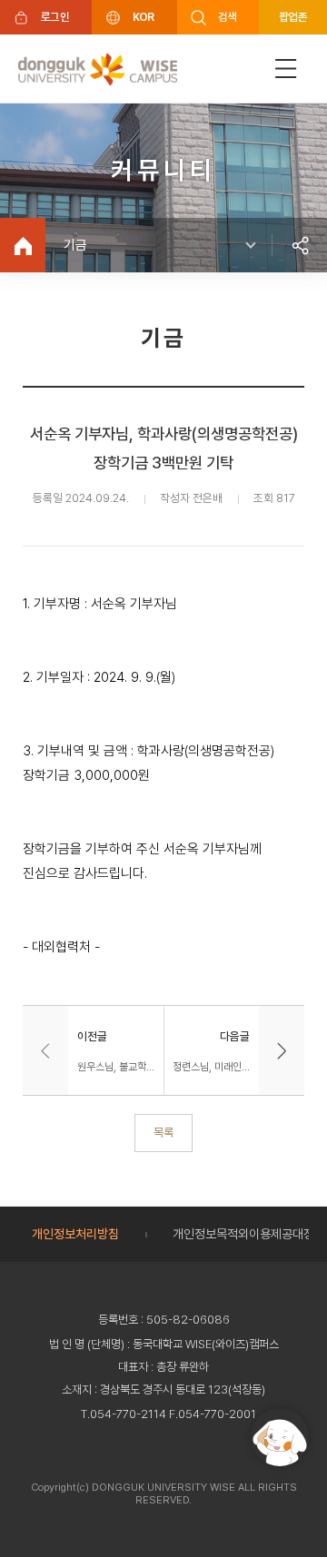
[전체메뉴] (286, 68)
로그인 (55, 17)
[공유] (299, 245)
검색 (227, 17)
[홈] (22, 245)
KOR (143, 17)
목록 (163, 1132)
